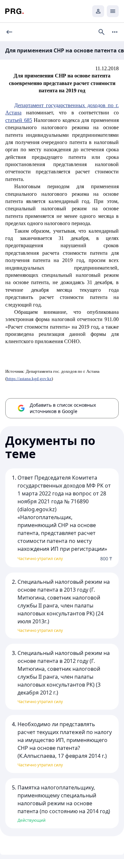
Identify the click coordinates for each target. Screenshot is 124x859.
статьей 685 (18, 120)
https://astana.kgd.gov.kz (29, 378)
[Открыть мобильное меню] (113, 11)
